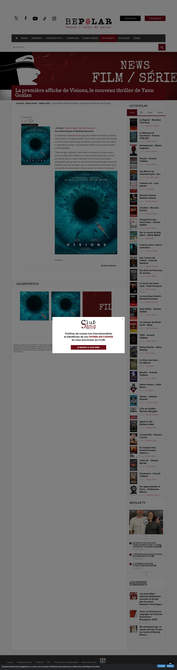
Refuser (170, 666)
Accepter (161, 666)
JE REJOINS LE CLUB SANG (88, 347)
